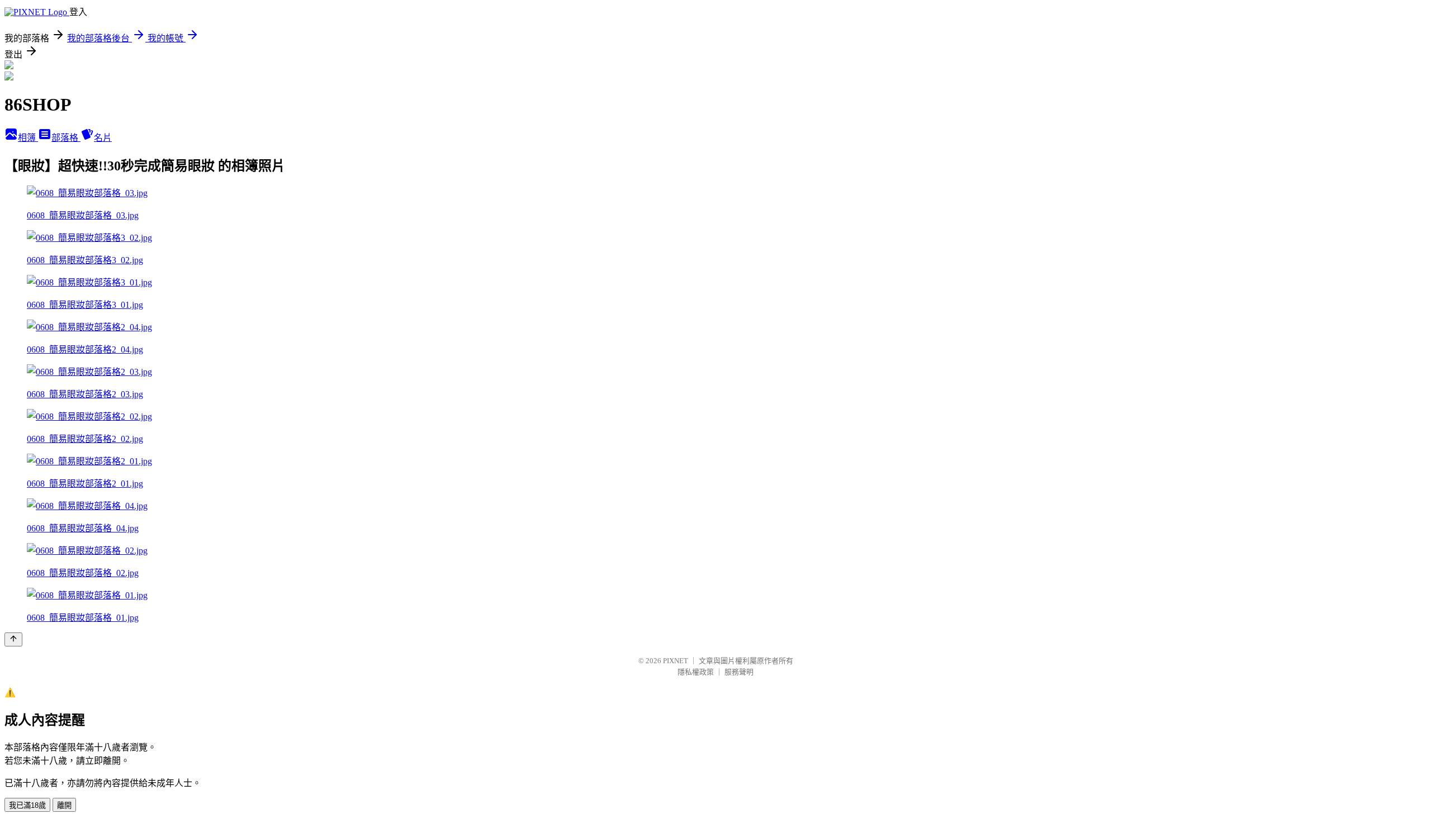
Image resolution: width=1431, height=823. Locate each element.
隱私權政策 (695, 672)
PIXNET (675, 661)
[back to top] (13, 639)
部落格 (65, 137)
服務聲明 (739, 672)
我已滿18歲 (27, 805)
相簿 (28, 137)
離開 (64, 805)
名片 (103, 137)
